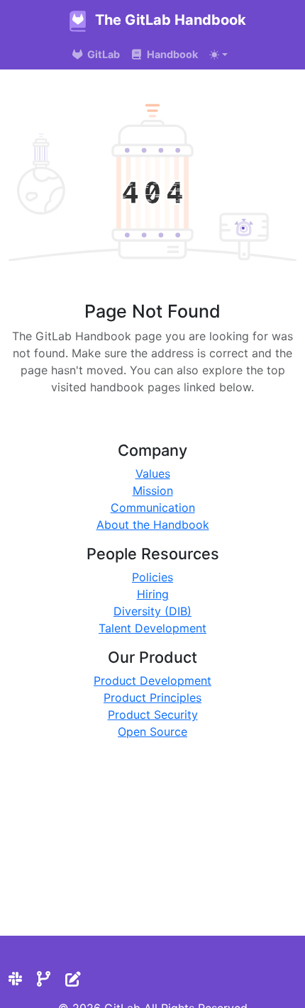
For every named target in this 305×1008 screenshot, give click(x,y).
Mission (153, 490)
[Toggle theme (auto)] (218, 54)
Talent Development (152, 628)
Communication (153, 507)
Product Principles (152, 697)
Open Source (152, 731)
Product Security (153, 714)
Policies (152, 577)
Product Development (152, 680)
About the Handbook (152, 524)
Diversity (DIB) (152, 611)
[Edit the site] (73, 979)
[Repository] (43, 979)
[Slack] (15, 979)
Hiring (153, 594)
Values (152, 473)
